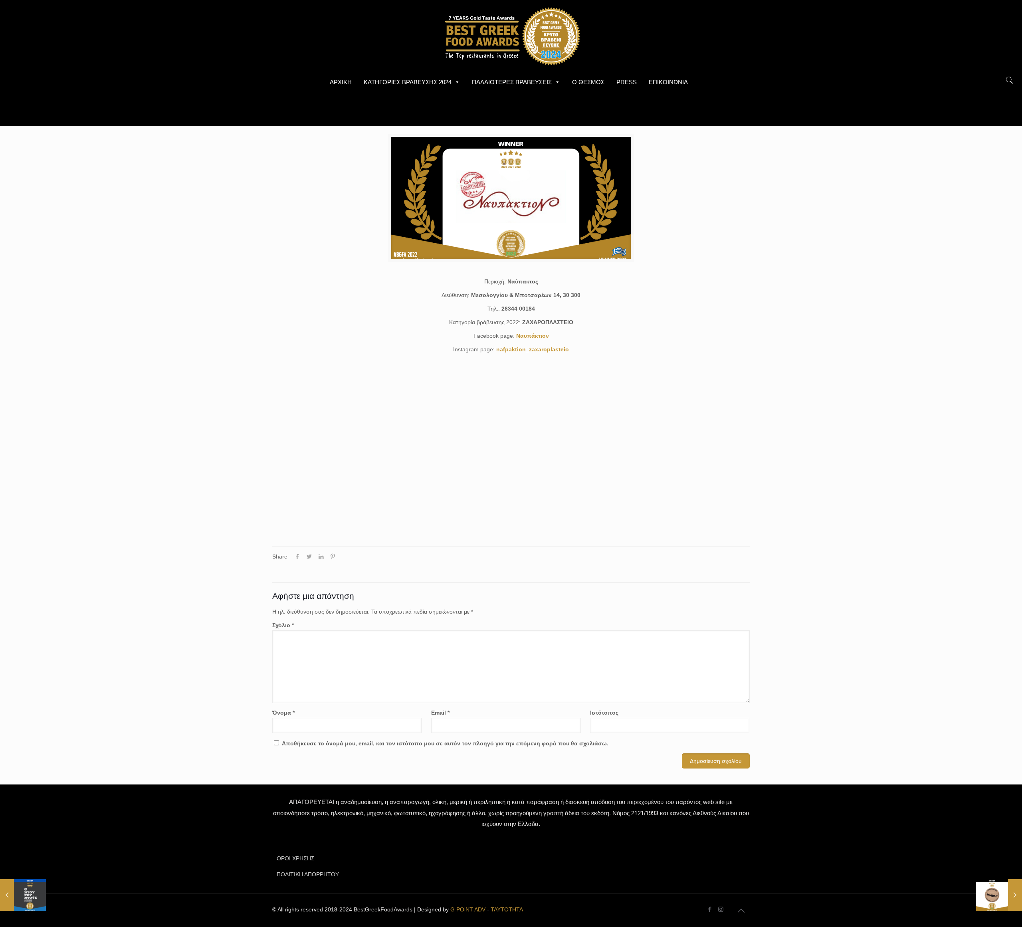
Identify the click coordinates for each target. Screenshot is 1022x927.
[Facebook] (710, 909)
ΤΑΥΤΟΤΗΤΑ (507, 909)
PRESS (626, 82)
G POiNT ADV (467, 909)
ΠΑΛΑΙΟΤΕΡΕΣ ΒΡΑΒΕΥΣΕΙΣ (512, 82)
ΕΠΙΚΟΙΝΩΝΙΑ (668, 82)
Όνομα (283, 712)
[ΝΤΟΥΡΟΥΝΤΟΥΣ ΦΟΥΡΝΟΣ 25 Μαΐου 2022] (23, 895)
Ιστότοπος (604, 712)
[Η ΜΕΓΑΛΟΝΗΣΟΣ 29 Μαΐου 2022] (999, 895)
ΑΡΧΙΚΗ (341, 82)
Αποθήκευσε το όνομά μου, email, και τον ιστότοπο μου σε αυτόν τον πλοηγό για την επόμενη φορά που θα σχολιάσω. (445, 743)
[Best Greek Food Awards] (511, 36)
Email (440, 712)
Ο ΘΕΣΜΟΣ (588, 82)
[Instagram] (721, 909)
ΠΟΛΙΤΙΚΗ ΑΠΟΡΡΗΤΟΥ (308, 874)
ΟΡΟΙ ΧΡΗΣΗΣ (296, 858)
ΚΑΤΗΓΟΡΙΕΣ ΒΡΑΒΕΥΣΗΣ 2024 (408, 82)
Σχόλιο (283, 625)
